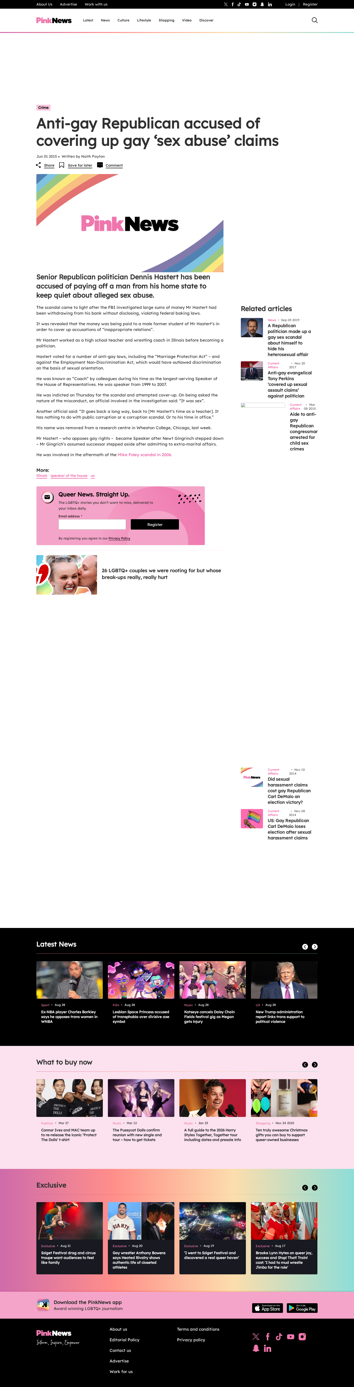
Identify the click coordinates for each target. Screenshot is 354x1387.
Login (290, 4)
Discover (206, 20)
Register (310, 4)
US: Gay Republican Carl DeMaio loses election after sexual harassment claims (289, 829)
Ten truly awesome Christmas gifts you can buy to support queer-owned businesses (282, 1135)
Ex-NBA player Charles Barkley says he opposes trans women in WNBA (69, 1017)
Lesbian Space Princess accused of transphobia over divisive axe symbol (141, 1017)
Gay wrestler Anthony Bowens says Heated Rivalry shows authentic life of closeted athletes (139, 1260)
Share (49, 165)
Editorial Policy (124, 1339)
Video (187, 20)
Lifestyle (144, 20)
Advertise (68, 4)
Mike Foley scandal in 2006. (145, 454)
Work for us (121, 1371)
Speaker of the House (69, 475)
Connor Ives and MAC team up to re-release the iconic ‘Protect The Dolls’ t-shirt (69, 1135)
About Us (44, 4)
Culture (123, 20)
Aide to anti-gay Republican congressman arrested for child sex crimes (304, 431)
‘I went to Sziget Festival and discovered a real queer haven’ (211, 1255)
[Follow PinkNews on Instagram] (302, 1338)
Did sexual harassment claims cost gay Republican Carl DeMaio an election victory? (289, 790)
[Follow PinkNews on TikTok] (279, 1338)
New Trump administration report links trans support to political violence (280, 1017)
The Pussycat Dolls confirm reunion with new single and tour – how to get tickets (137, 1135)
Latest (88, 20)
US (93, 475)
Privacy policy (191, 1339)
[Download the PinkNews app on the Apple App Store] (267, 1308)
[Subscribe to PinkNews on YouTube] (290, 1338)
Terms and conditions (198, 1329)
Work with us (96, 4)
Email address (76, 516)
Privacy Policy (119, 538)
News (105, 20)
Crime (43, 107)
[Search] (315, 20)
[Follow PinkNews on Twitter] (256, 1338)
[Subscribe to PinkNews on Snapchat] (256, 1349)
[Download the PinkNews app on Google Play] (302, 1308)
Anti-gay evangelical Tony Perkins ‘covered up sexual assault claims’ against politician (290, 384)
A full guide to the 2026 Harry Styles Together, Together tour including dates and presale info (212, 1135)
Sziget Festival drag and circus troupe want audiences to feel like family (68, 1258)
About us (118, 1329)
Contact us (120, 1350)
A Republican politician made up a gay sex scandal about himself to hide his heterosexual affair (289, 340)
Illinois (41, 475)
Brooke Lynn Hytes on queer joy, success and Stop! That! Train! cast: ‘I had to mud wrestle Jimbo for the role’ (284, 1260)
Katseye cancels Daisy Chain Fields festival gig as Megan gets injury (209, 1017)
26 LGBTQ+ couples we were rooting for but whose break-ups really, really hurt (161, 573)
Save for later (80, 165)
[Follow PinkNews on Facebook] (267, 1338)
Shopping (166, 20)
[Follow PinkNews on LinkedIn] (270, 4)
